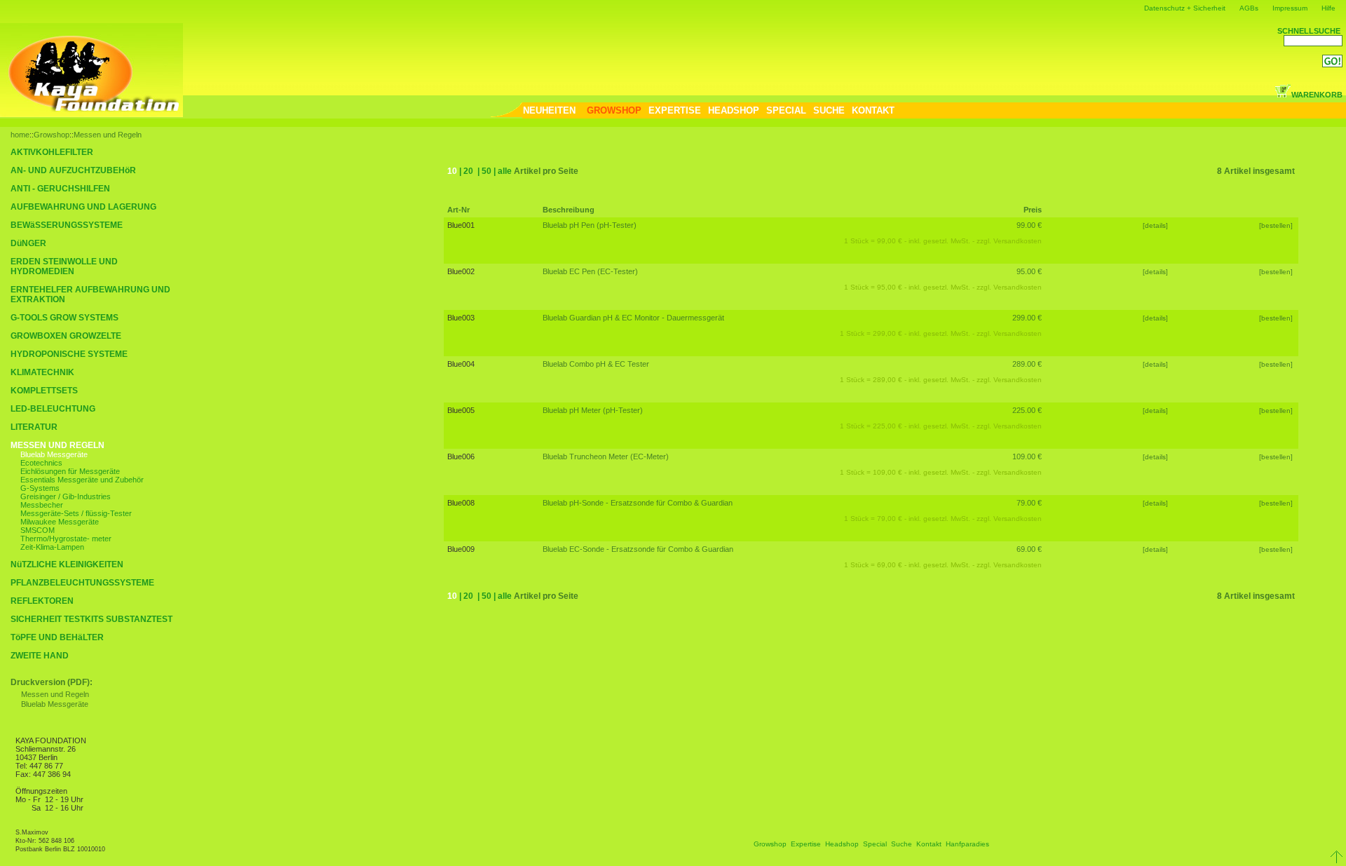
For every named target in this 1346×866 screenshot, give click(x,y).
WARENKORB (1316, 94)
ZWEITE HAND (40, 656)
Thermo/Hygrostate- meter (65, 538)
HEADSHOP (733, 110)
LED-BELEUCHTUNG (53, 409)
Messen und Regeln (108, 134)
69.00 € (1029, 549)
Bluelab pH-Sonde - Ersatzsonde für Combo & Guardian (638, 503)
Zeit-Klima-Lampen (52, 547)
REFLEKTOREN (42, 601)
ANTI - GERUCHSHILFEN (60, 189)
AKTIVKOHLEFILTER (52, 152)
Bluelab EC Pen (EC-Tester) (590, 271)
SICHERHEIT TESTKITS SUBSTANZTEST (91, 619)
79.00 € (1029, 503)
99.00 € (1029, 225)
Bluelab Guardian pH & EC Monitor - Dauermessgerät (633, 317)
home (20, 134)
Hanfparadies (967, 844)
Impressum (1289, 8)
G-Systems (40, 488)
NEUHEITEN (549, 110)
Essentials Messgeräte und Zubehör (82, 479)
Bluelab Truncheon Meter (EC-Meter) (606, 456)
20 (468, 171)
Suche (901, 844)
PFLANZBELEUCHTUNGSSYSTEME (82, 583)
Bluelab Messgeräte (54, 454)
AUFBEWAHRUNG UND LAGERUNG (83, 207)
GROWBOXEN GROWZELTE (66, 336)
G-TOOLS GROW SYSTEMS (64, 318)
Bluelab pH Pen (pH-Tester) (590, 225)
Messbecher (41, 505)
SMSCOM (37, 530)
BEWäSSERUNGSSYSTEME (67, 225)
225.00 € (1027, 410)
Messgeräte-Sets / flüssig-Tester (76, 513)
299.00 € (1027, 317)
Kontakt (928, 844)
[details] (1155, 225)
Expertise (806, 844)
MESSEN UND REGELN (57, 445)
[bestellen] (1277, 225)
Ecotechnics (41, 463)
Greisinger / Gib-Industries (65, 496)
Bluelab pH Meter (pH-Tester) (593, 410)
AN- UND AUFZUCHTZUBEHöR (73, 170)
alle (505, 171)
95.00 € (1029, 271)
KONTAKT (873, 110)
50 (486, 171)
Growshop (51, 134)
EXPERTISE (674, 110)
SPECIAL (786, 110)
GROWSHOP (614, 110)
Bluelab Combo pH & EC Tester (596, 364)
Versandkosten (1017, 241)
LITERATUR (34, 427)
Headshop (842, 844)
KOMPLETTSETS (44, 390)
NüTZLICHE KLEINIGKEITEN (67, 564)
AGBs (1248, 8)
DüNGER (28, 243)
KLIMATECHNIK (42, 372)
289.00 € (1027, 364)
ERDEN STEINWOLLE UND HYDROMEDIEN (64, 266)
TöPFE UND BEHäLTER (57, 637)
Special (875, 844)
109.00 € (1027, 456)
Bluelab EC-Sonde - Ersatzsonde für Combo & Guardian (638, 549)
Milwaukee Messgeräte (59, 521)
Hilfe (1328, 8)
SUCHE (829, 110)
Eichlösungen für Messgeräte (70, 471)
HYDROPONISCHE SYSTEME (69, 354)
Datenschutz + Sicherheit (1184, 8)
